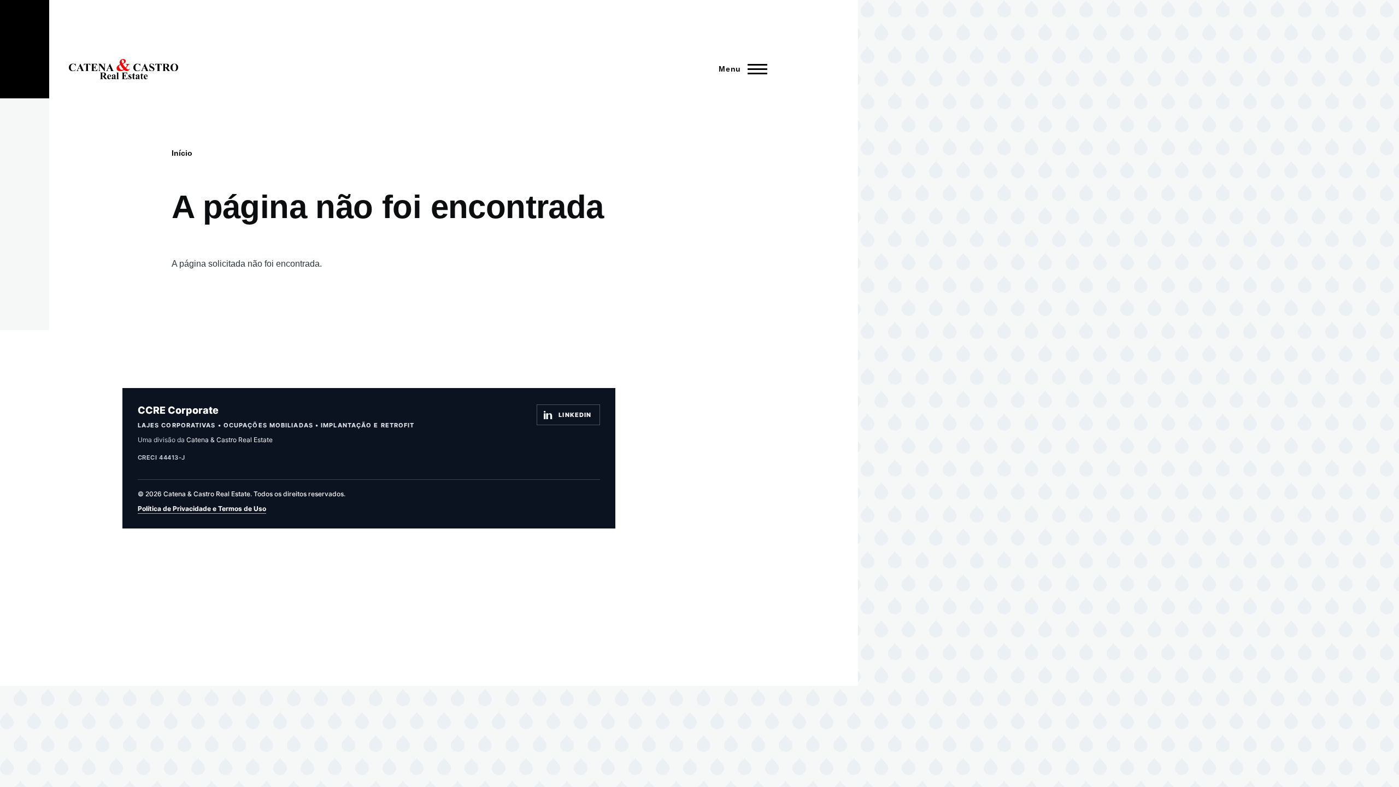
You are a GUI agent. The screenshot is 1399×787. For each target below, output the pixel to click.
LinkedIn (575, 415)
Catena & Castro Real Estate (229, 440)
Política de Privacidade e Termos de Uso (202, 508)
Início (182, 153)
